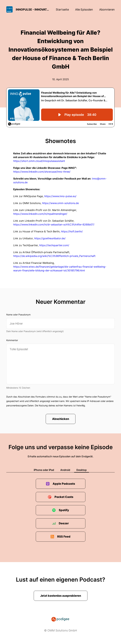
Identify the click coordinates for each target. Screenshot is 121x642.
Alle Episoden (84, 9)
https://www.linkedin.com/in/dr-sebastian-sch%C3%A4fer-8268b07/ (53, 224)
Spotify (64, 510)
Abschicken (60, 419)
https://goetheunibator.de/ (50, 238)
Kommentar (12, 340)
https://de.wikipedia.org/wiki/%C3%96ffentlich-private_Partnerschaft (54, 256)
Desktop (81, 469)
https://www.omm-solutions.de (60, 203)
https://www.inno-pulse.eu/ (60, 196)
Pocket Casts (64, 497)
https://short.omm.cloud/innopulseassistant (39, 161)
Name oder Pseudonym (18, 314)
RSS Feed (63, 536)
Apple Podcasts (64, 483)
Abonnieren (107, 9)
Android (65, 469)
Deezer (64, 523)
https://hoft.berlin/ (72, 231)
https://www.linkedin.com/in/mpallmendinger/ (40, 213)
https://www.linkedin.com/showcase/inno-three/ (41, 171)
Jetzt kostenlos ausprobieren (60, 595)
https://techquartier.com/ (54, 245)
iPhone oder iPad (44, 469)
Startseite (62, 9)
